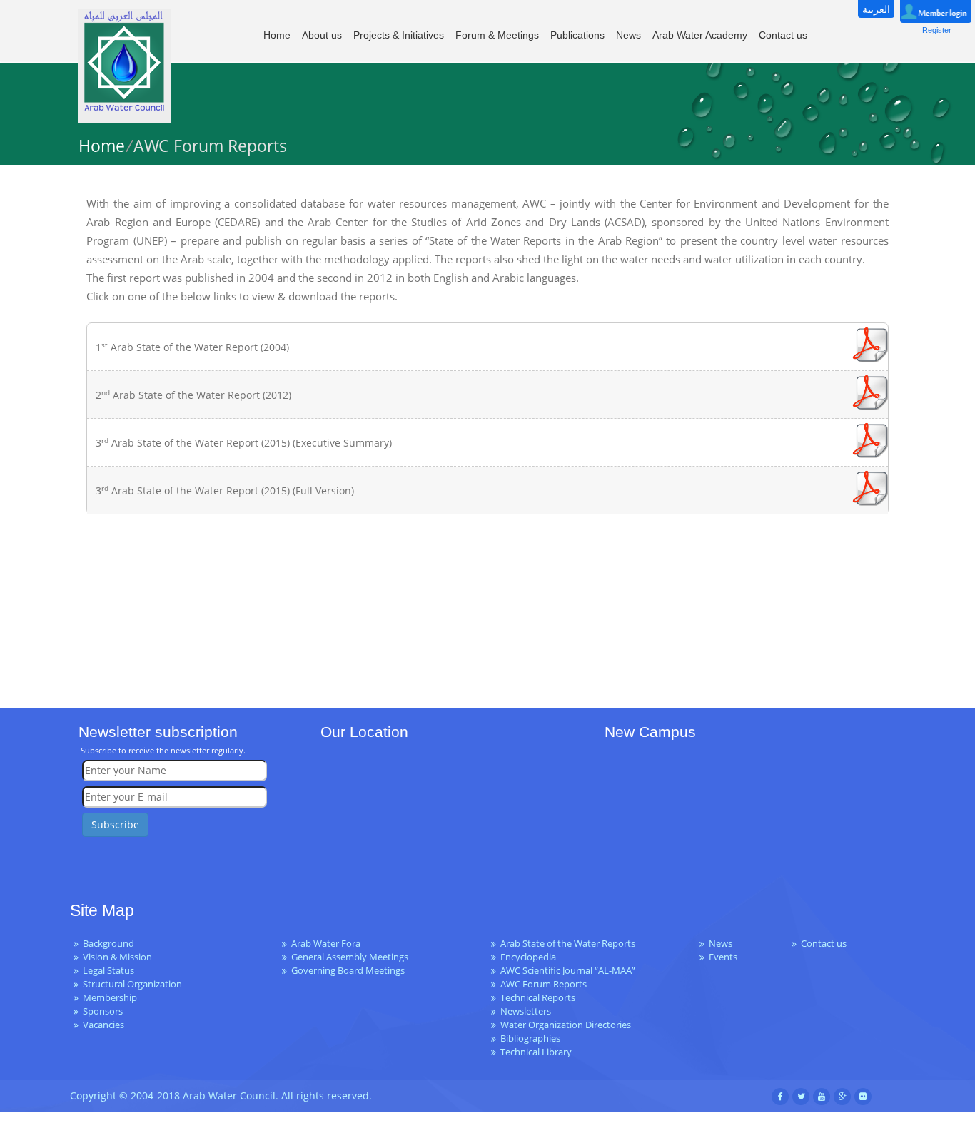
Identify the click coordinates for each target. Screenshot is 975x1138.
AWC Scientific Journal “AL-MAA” (567, 970)
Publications (577, 35)
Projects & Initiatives (398, 35)
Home (277, 35)
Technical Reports (537, 997)
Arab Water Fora (325, 943)
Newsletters (525, 1011)
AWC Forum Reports (543, 984)
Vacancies (103, 1025)
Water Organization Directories (565, 1025)
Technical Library (536, 1052)
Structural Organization (132, 984)
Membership (110, 997)
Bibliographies (530, 1038)
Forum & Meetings (497, 35)
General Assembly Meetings (349, 957)
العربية (876, 9)
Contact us (783, 35)
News (628, 35)
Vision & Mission (117, 957)
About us (322, 35)
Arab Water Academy (699, 35)
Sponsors (103, 1011)
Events (723, 957)
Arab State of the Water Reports (567, 943)
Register (936, 30)
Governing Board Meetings (348, 970)
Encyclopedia (528, 957)
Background (108, 943)
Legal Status (108, 970)
